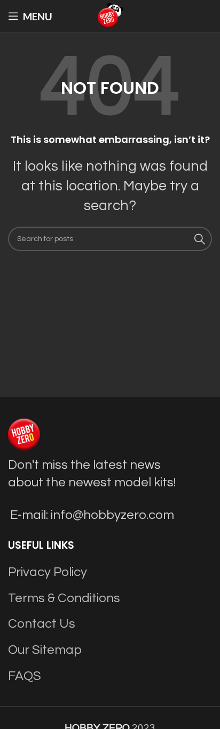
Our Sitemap (45, 649)
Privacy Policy (47, 572)
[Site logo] (110, 15)
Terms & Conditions (64, 598)
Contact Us (41, 623)
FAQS (24, 676)
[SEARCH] (199, 239)
